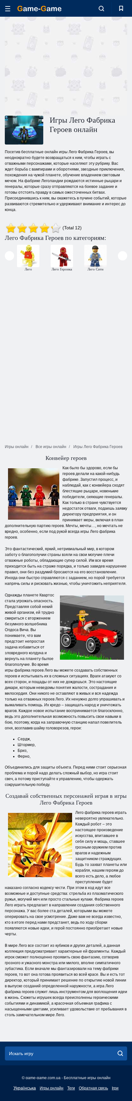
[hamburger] (8, 8)
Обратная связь (93, 1088)
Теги (71, 1088)
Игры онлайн (51, 1088)
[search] (120, 1053)
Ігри (115, 1088)
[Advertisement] (59, 65)
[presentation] (9, 255)
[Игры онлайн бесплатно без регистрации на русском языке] (39, 8)
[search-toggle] (101, 8)
